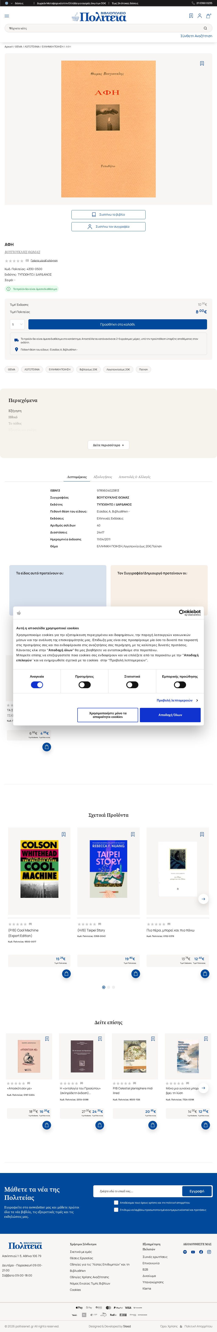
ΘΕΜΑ (18, 46)
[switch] (85, 684)
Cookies (75, 1290)
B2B (145, 1269)
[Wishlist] (191, 16)
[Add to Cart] (46, 747)
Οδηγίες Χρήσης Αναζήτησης (89, 1277)
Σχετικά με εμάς (81, 1252)
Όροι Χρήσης (169, 1326)
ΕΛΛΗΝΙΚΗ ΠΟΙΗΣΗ (52, 46)
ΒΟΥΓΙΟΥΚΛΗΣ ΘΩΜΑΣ (22, 252)
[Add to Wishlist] (202, 63)
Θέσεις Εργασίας (81, 1258)
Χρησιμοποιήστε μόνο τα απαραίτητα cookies (108, 715)
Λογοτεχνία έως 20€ (118, 369)
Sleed (127, 1326)
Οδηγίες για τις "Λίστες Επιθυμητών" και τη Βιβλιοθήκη (99, 1267)
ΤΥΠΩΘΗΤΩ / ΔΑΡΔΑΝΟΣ (35, 274)
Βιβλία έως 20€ (88, 369)
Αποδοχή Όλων (170, 715)
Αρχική (9, 46)
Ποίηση (143, 369)
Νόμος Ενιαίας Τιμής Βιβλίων (90, 1283)
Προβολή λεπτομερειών (175, 700)
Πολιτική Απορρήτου (198, 1326)
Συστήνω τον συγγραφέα (112, 226)
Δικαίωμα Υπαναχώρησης (153, 1279)
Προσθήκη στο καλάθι (117, 324)
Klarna (147, 1288)
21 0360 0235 (204, 3)
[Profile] (199, 16)
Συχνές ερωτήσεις (155, 1257)
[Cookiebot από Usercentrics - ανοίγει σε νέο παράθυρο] (182, 613)
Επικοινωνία (151, 1263)
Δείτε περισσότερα (108, 445)
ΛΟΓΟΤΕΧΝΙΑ (32, 46)
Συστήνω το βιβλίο (112, 214)
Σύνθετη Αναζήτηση (196, 36)
